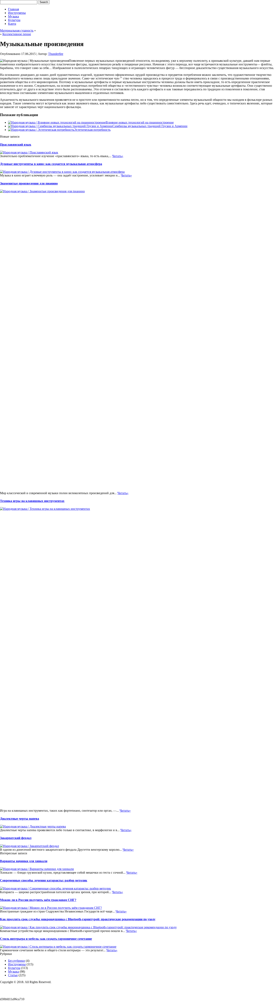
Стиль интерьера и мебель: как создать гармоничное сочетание (46, 938)
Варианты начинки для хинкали (23, 861)
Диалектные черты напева (19, 818)
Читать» (117, 156)
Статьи (13, 975)
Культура (14, 20)
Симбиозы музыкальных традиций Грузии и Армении (150, 126)
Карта (12, 23)
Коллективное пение (16, 34)
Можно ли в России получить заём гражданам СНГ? (38, 900)
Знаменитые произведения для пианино (29, 183)
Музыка (13, 16)
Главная (13, 9)
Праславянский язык (15, 144)
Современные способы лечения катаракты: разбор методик (43, 880)
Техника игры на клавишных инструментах (32, 501)
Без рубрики (16, 960)
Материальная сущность (16, 30)
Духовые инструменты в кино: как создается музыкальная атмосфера (51, 164)
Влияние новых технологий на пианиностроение (140, 122)
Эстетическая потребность (92, 129)
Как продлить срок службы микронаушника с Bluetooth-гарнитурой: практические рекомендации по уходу (77, 919)
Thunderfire (55, 54)
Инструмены (17, 12)
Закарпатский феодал (15, 838)
